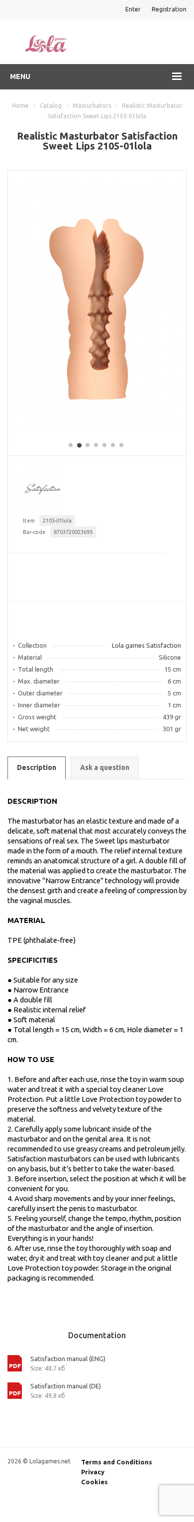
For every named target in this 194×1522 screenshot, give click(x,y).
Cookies (94, 1481)
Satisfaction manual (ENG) (67, 1358)
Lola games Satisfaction (146, 645)
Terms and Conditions (116, 1461)
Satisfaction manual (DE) (65, 1385)
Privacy (92, 1471)
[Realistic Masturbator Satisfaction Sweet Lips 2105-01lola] (97, 429)
